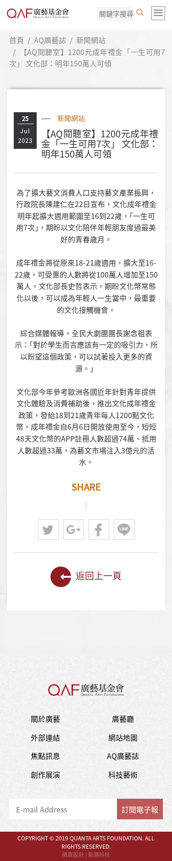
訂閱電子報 (140, 809)
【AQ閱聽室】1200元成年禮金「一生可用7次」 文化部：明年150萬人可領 (87, 57)
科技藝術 (123, 774)
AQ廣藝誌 (50, 39)
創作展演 (45, 774)
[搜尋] (139, 12)
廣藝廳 (123, 718)
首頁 (16, 39)
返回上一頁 (99, 575)
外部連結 (45, 737)
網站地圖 (123, 737)
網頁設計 (73, 854)
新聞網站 (90, 39)
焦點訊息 (45, 755)
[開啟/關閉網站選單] (158, 13)
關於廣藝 (45, 718)
